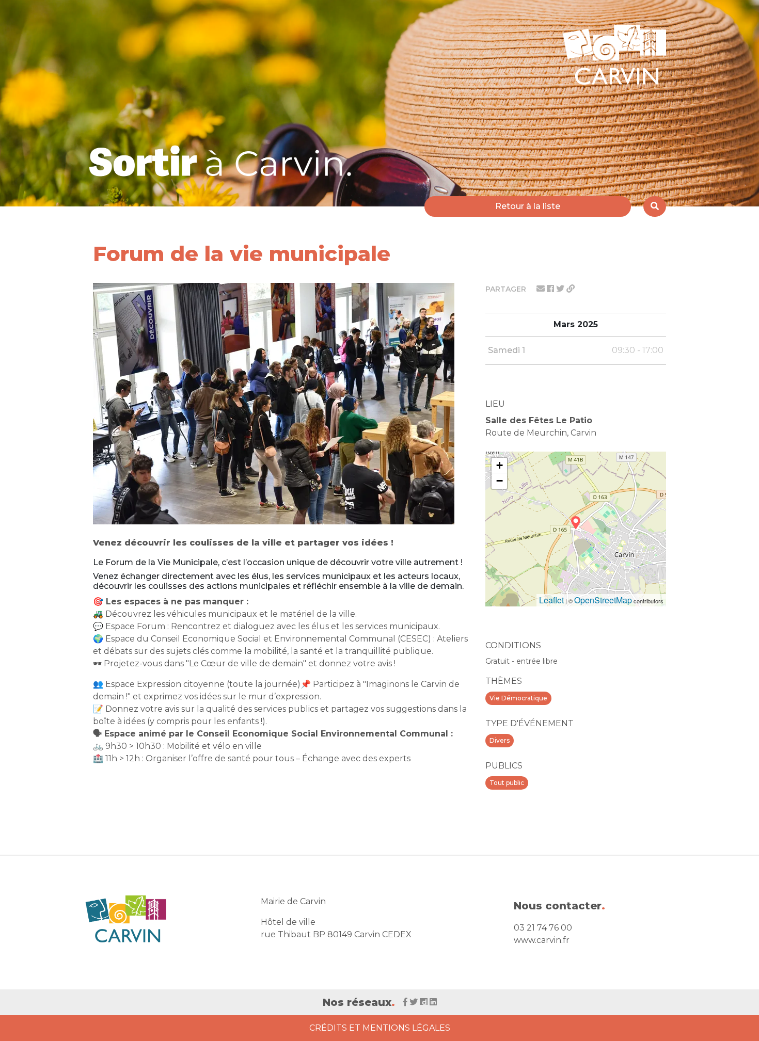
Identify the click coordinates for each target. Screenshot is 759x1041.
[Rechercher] (654, 206)
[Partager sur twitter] (561, 289)
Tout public (506, 783)
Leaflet (551, 600)
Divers (499, 740)
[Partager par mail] (541, 289)
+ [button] (499, 465)
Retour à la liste (527, 206)
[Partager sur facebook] (551, 289)
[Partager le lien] (570, 289)
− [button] (499, 480)
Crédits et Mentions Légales (379, 1028)
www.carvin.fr (542, 940)
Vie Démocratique (518, 698)
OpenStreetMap (603, 600)
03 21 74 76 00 (543, 928)
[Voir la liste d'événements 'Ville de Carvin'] (224, 161)
